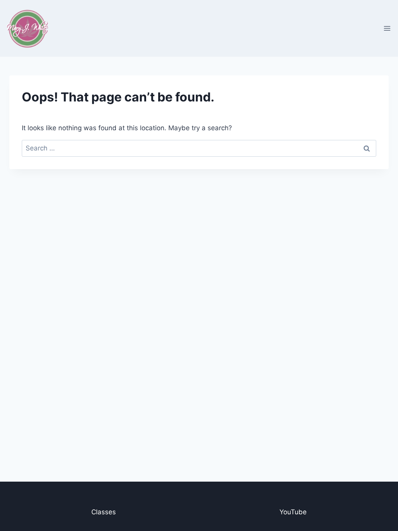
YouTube (293, 512)
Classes (103, 512)
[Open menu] (387, 28)
